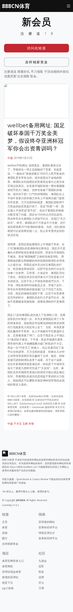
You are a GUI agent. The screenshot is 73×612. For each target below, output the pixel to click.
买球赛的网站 (47, 522)
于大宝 (18, 423)
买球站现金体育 (11, 572)
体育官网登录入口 (13, 561)
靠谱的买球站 (10, 577)
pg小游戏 (8, 588)
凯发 (41, 572)
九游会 (43, 561)
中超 (10, 158)
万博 (41, 588)
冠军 (41, 566)
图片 (4, 538)
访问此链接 (36, 48)
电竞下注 (7, 583)
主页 (4, 522)
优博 (41, 577)
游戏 (4, 533)
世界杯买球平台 (48, 527)
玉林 (25, 423)
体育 (4, 527)
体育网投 (7, 566)
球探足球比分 (47, 533)
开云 (41, 583)
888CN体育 (16, 6)
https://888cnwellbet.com (24, 466)
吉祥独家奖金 (36, 62)
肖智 (31, 423)
